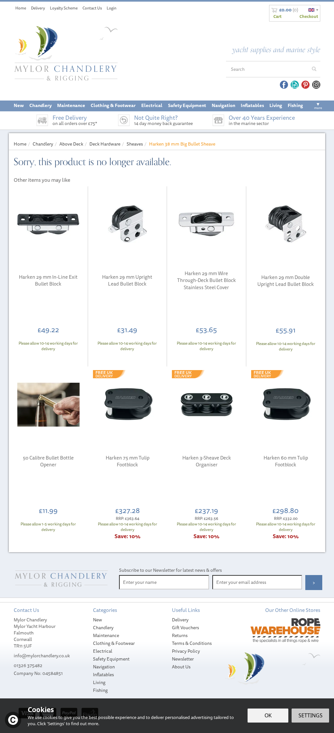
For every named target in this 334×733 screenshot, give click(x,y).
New (97, 619)
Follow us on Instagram (316, 85)
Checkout (308, 16)
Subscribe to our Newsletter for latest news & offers (170, 570)
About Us (181, 666)
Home (20, 8)
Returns (180, 635)
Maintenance (106, 635)
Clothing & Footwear (114, 643)
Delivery (180, 619)
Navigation (104, 666)
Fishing (100, 690)
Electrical (102, 651)
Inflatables (103, 674)
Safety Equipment (111, 659)
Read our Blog (295, 85)
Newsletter (183, 659)
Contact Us (92, 8)
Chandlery (103, 627)
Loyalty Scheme (64, 8)
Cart (277, 16)
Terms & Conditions (192, 643)
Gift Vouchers (185, 627)
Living (99, 682)
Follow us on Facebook (284, 85)
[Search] (314, 69)
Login (111, 8)
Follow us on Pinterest (305, 85)
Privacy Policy (186, 651)
